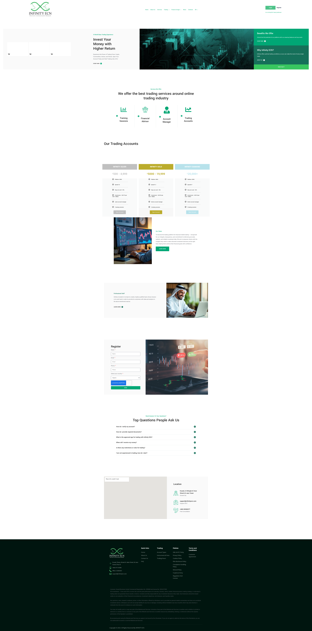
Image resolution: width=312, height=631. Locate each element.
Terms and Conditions (193, 549)
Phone (113, 366)
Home (146, 10)
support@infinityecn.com (188, 501)
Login (270, 8)
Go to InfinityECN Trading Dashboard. (273, 12)
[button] (166, 10)
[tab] (156, 426)
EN (195, 10)
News (184, 10)
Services (159, 10)
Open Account (119, 212)
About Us (152, 10)
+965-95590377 (185, 509)
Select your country (116, 374)
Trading (166, 10)
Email (112, 358)
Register (279, 8)
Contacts (190, 10)
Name (113, 350)
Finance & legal (175, 10)
